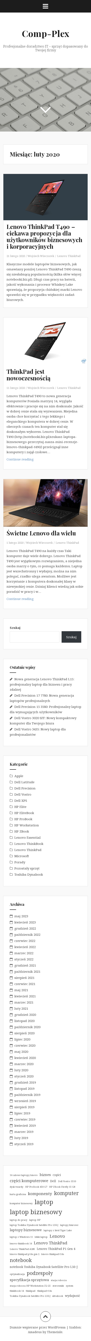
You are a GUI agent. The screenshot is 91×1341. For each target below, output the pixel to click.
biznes (45, 1174)
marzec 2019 (23, 1131)
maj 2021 (21, 990)
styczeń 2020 (23, 1076)
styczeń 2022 (23, 959)
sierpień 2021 (24, 977)
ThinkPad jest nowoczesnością (29, 374)
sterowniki (58, 1285)
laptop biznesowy (36, 1212)
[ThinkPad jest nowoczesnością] (48, 347)
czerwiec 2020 (24, 1045)
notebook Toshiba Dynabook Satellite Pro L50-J (44, 1267)
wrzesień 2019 (25, 1101)
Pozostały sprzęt (27, 868)
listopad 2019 (24, 1088)
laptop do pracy (18, 1219)
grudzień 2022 (25, 928)
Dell (53, 1181)
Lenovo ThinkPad (68, 256)
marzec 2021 (23, 1002)
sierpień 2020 (24, 1033)
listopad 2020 (24, 1021)
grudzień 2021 (25, 965)
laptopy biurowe (69, 1225)
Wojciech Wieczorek (41, 256)
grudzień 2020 (25, 1014)
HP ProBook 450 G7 (36, 1186)
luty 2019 (21, 1138)
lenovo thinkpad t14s (52, 1254)
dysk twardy (16, 1186)
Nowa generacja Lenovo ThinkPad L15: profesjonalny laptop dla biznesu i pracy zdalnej (42, 684)
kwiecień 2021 (25, 996)
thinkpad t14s (44, 1290)
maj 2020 (21, 1051)
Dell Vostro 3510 (67, 1181)
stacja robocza (59, 1280)
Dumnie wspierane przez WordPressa (38, 1327)
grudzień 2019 (25, 1082)
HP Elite (20, 807)
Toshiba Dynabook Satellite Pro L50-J (30, 1295)
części (57, 1175)
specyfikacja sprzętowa (29, 1279)
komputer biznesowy (21, 1203)
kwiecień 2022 (25, 947)
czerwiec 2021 (24, 984)
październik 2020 (27, 1027)
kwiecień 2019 (25, 1125)
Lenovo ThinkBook (28, 843)
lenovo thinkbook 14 (21, 1243)
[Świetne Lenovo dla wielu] (48, 508)
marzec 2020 (23, 1064)
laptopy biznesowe (26, 1229)
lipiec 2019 (22, 1113)
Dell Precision (25, 788)
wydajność (72, 1296)
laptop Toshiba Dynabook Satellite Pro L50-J (34, 1225)
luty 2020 (21, 1070)
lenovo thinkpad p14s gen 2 (24, 1254)
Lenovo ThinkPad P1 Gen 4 (56, 1249)
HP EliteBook (24, 813)
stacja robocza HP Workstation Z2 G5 (30, 1285)
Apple (18, 776)
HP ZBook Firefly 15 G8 (62, 1186)
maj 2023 (21, 916)
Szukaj (15, 627)
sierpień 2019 (24, 1107)
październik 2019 (27, 1095)
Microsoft (21, 856)
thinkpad (30, 1290)
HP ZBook (21, 831)
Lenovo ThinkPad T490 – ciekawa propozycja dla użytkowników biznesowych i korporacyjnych (44, 236)
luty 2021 (21, 1008)
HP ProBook (23, 819)
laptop (43, 1202)
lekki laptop (41, 1236)
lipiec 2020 (22, 1039)
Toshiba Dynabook (28, 874)
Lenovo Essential (27, 837)
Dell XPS (20, 800)
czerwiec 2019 (24, 1119)
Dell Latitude (24, 782)
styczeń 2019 (23, 1144)
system (69, 1285)
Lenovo (57, 1236)
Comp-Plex (45, 33)
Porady (19, 862)
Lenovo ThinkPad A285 (22, 1249)
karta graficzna (18, 1194)
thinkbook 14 (17, 1290)
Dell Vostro (22, 794)
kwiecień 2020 (25, 1058)
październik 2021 (27, 971)
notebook (21, 1260)
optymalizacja (17, 1274)
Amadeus (35, 1332)
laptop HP (34, 1219)
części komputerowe (29, 1180)
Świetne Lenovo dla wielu (41, 533)
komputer (66, 1193)
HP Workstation (26, 825)
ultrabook (57, 1295)
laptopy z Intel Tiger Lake (58, 1230)
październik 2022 (27, 934)
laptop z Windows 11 (21, 1236)
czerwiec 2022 (24, 941)
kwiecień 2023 (25, 922)
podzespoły (40, 1273)
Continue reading (32, 460)
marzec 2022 (23, 953)
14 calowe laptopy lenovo (24, 1175)
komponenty (40, 1193)
